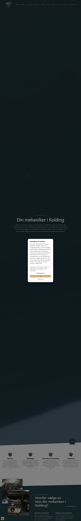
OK (40, 276)
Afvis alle (40, 279)
